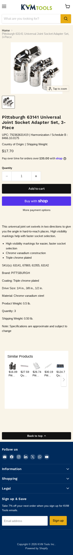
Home (6, 30)
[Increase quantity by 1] (36, 176)
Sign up (58, 520)
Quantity (7, 168)
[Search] (66, 18)
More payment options (36, 210)
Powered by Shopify (36, 548)
